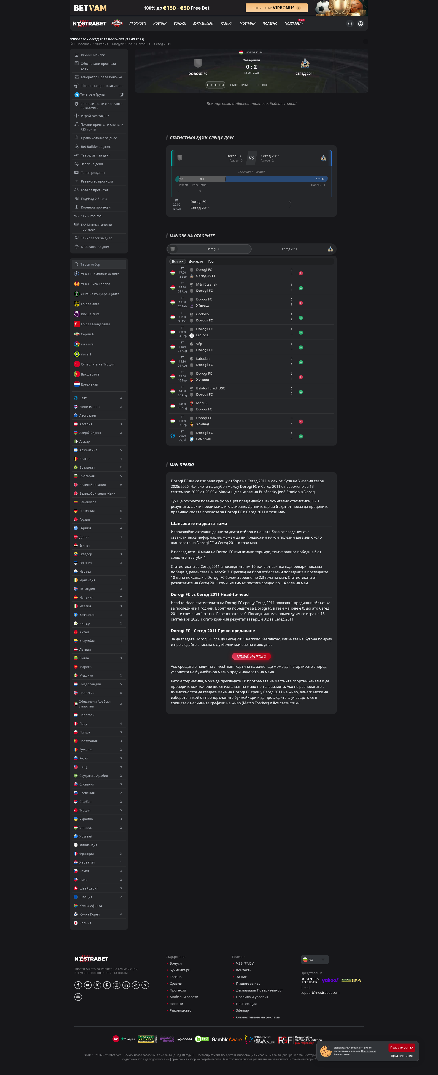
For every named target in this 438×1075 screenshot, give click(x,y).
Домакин (196, 261)
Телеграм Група (92, 94)
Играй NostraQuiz (95, 116)
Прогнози (137, 23)
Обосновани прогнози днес (98, 65)
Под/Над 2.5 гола (94, 198)
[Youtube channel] (88, 985)
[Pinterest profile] (107, 985)
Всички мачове (93, 55)
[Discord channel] (78, 997)
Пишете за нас (248, 983)
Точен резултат (93, 172)
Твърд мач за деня (95, 155)
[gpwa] (147, 1039)
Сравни (176, 983)
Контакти (244, 970)
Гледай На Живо (251, 656)
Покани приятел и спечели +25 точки (102, 126)
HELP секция (246, 1004)
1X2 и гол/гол (91, 216)
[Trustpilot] (127, 1039)
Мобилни (248, 23)
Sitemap (242, 1010)
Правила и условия (252, 997)
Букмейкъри (203, 23)
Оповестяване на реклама (258, 1017)
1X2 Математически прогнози (96, 227)
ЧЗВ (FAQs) (245, 963)
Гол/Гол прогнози (94, 190)
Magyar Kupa (122, 44)
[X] (97, 985)
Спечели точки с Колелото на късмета (101, 106)
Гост (211, 261)
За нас (241, 977)
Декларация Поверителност (259, 990)
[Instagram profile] (116, 985)
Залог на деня (92, 164)
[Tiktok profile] (136, 985)
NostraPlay (294, 23)
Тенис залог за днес (96, 238)
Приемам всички (401, 1047)
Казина (226, 23)
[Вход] (361, 24)
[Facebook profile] (78, 985)
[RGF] (300, 1041)
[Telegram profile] (145, 985)
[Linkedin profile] (126, 985)
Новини (160, 23)
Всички (177, 261)
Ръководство (180, 1010)
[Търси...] (350, 23)
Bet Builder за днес (96, 146)
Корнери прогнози (96, 207)
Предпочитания (402, 1056)
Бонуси (180, 23)
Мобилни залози (184, 997)
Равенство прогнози (97, 181)
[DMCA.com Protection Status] (202, 1039)
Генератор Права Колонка (101, 77)
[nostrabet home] (91, 959)
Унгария (101, 44)
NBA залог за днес (95, 247)
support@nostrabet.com (320, 992)
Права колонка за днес (99, 138)
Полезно (270, 23)
